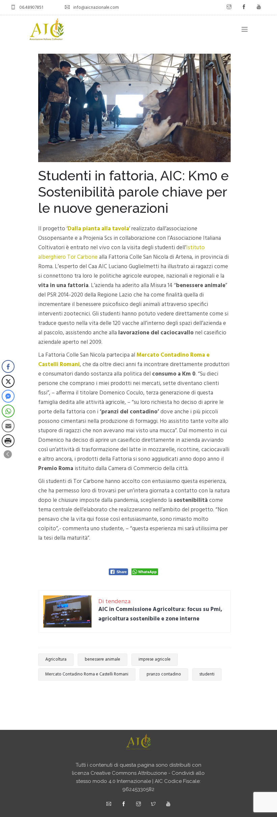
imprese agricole (154, 659)
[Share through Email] (8, 425)
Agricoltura (56, 659)
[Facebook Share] (8, 366)
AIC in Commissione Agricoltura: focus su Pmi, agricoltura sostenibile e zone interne (160, 614)
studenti (207, 674)
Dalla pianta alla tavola (98, 228)
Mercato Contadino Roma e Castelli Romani (86, 674)
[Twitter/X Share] (8, 381)
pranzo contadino (164, 674)
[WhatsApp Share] (8, 411)
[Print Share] (8, 440)
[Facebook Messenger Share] (8, 396)
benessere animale (102, 659)
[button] (8, 454)
